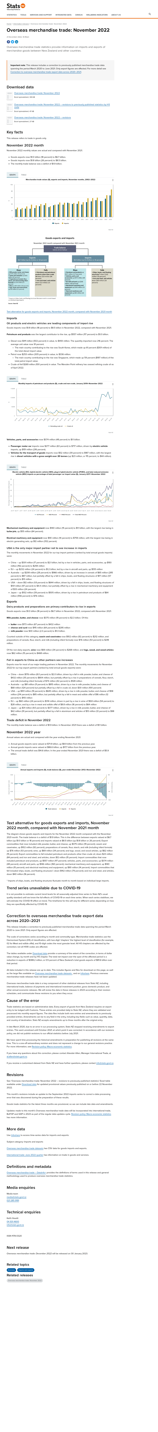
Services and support (41, 15)
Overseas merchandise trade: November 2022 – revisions (42, 117)
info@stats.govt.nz (104, 1063)
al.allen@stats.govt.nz (17, 1056)
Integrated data (63, 15)
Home (9, 24)
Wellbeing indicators (97, 15)
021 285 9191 (13, 1200)
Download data (40, 953)
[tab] (12, 175)
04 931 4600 (13, 1221)
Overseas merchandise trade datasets (53, 973)
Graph (12, 175)
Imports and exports (26, 1270)
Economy (11, 1270)
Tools (23, 15)
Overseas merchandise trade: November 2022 (37, 93)
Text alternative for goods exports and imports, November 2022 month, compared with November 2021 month (59, 311)
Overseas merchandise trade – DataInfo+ (26, 1172)
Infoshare (85, 973)
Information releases (21, 24)
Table (23, 175)
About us (116, 15)
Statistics (12, 15)
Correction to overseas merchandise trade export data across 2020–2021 (46, 72)
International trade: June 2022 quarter (25, 1155)
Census (79, 15)
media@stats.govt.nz (16, 1197)
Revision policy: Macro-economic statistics (52, 1046)
